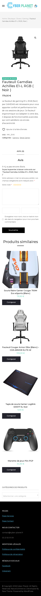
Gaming (16, 138)
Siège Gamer (25, 138)
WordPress (28, 591)
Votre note (7, 185)
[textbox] (20, 496)
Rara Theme (7, 591)
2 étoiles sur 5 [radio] (15, 185)
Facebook (6, 566)
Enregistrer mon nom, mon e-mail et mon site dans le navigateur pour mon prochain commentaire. (22, 219)
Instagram (6, 571)
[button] (35, 38)
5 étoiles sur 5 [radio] (20, 185)
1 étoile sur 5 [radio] (14, 185)
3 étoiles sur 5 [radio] (17, 185)
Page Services (8, 516)
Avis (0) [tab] (20, 151)
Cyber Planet (22, 586)
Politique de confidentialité (13, 549)
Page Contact (8, 521)
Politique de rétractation (12, 554)
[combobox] (20, 495)
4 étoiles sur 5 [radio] (18, 185)
